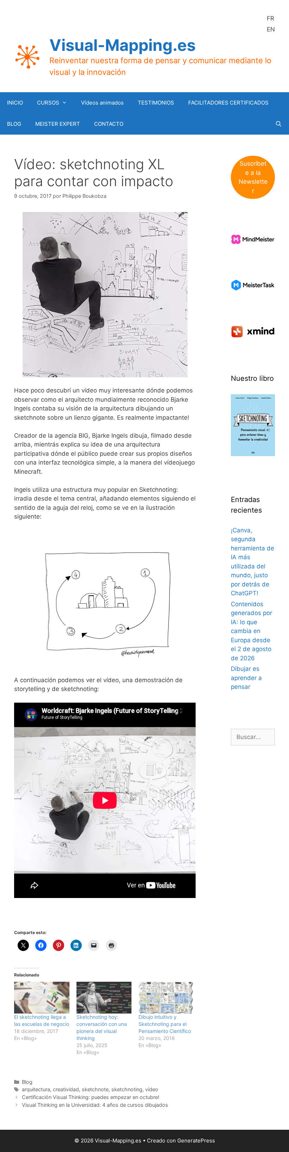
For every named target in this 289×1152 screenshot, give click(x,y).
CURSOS (48, 102)
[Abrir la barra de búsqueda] (278, 124)
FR (270, 18)
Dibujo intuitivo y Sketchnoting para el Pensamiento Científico (165, 1024)
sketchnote (95, 1089)
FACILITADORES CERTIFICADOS (228, 102)
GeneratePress (196, 1140)
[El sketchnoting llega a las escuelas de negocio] (41, 997)
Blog (27, 1082)
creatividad (66, 1089)
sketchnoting (126, 1089)
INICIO (15, 102)
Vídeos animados (102, 102)
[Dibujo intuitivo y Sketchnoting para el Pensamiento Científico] (166, 997)
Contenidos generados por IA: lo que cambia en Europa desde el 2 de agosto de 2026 (251, 631)
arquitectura (36, 1089)
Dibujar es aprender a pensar (246, 677)
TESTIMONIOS (156, 102)
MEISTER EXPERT (57, 123)
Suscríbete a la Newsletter (253, 177)
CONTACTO (108, 123)
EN (271, 29)
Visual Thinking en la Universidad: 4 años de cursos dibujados (95, 1105)
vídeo (151, 1089)
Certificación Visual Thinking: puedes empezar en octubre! (90, 1097)
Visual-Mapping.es (122, 45)
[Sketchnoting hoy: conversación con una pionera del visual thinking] (104, 997)
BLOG (14, 123)
